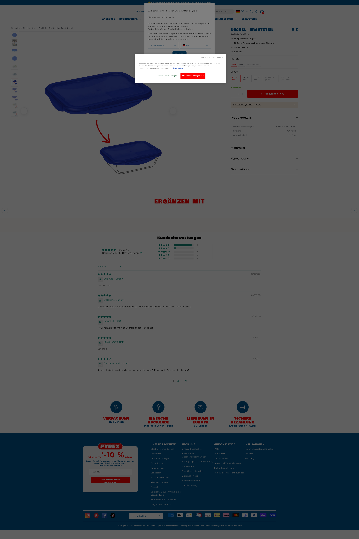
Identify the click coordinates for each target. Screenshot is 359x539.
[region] (180, 68)
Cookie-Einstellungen (167, 76)
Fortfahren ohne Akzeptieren (212, 57)
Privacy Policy (177, 68)
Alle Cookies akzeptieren (193, 76)
